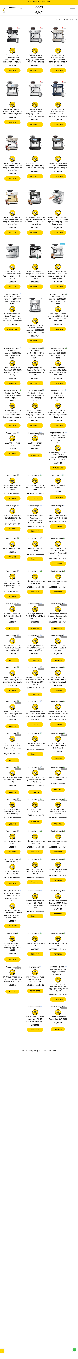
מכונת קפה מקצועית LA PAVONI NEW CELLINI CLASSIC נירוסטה (35, 648)
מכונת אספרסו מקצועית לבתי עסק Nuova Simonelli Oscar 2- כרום (57, 745)
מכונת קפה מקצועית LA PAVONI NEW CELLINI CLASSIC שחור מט (12, 648)
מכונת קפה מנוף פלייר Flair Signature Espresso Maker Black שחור (57, 616)
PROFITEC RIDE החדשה (12, 548)
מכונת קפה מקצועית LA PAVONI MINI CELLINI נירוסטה (12, 616)
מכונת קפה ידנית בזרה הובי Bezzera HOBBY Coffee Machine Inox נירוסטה (58, 903)
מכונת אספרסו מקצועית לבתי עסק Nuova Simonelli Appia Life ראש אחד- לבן (57, 680)
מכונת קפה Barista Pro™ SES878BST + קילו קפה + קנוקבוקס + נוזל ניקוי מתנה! (58, 165)
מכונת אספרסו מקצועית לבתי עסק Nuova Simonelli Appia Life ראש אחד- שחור (35, 714)
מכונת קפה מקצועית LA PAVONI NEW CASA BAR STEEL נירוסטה (35, 616)
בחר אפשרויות (58, 70)
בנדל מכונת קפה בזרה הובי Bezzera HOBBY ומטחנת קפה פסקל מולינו (12, 811)
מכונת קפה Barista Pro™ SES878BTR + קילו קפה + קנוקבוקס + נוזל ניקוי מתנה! (35, 165)
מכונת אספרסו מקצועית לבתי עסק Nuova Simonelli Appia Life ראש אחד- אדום (12, 680)
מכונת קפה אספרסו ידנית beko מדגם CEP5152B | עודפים (12, 518)
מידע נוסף (35, 455)
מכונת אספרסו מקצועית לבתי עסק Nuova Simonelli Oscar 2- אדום (12, 714)
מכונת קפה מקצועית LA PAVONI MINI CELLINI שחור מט (58, 648)
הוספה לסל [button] (12, 454)
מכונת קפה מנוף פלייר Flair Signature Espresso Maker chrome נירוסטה (35, 780)
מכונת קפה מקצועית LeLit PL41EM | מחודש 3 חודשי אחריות (35, 871)
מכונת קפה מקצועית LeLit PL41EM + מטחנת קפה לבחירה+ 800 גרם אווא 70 (35, 1019)
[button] (2, 1351)
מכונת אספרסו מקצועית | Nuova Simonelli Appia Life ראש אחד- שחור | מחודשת (58, 714)
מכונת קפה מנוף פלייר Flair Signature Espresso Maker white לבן (57, 811)
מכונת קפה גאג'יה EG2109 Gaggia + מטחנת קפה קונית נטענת (35, 487)
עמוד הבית (73, 19)
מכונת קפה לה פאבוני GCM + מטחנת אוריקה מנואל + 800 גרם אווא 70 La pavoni (12, 979)
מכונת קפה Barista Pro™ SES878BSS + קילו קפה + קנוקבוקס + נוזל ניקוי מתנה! (12, 111)
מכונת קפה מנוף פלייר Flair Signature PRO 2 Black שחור (12, 780)
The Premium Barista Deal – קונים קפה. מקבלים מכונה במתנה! (12, 487)
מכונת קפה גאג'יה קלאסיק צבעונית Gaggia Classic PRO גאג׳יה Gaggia (35, 979)
